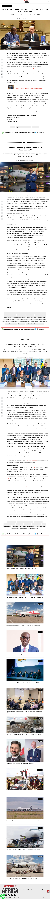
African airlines (34, 321)
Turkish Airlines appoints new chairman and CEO (20, 763)
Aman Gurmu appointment (9, 314)
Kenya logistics (23, 528)
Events (32, 891)
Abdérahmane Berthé (26, 127)
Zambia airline (14, 321)
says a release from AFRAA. (29, 68)
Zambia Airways (7, 312)
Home (4, 5)
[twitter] (2, 63)
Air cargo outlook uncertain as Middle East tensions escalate (23, 849)
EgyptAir (18, 127)
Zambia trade (29, 323)
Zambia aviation (30, 314)
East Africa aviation (41, 526)
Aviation (9, 5)
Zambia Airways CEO (27, 312)
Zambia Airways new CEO (39, 312)
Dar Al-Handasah (38, 521)
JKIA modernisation (12, 521)
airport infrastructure (16, 526)
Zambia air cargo (41, 317)
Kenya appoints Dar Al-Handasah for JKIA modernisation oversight (25, 345)
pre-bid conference (32, 460)
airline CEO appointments (11, 323)
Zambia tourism (21, 323)
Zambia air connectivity (39, 323)
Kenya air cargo (7, 526)
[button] (25, 17)
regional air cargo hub (33, 528)
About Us (19, 889)
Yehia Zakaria (35, 127)
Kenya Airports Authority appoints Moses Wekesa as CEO (22, 654)
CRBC (44, 524)
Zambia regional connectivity (22, 319)
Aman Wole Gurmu (17, 312)
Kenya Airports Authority (31, 486)
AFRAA (12, 127)
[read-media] (11, 88)
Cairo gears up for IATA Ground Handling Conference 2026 (23, 682)
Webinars (26, 891)
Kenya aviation (27, 524)
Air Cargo (40, 718)
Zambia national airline (40, 314)
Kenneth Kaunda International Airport (38, 319)
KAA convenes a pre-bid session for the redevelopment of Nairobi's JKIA (25, 712)
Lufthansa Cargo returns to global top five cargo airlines (22, 878)
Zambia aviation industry (24, 321)
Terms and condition (36, 889)
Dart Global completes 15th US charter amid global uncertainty (24, 734)
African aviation (7, 317)
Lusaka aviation (6, 321)
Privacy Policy (26, 889)
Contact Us (38, 891)
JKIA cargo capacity (36, 524)
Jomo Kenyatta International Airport (25, 521)
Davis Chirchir (19, 524)
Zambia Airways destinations (19, 317)
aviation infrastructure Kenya (29, 526)
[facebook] (2, 65)
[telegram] (2, 71)
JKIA (34, 467)
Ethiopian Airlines (21, 314)
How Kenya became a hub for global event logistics (20, 792)
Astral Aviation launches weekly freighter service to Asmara (23, 625)
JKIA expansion (15, 528)
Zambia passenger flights (9, 319)
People (40, 546)
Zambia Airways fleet (31, 317)
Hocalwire (45, 897)
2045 (8, 478)
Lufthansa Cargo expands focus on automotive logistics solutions (24, 820)
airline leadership (43, 321)
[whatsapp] (2, 68)
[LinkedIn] (2, 60)
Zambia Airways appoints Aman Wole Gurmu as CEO (29, 88)
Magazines (45, 889)
